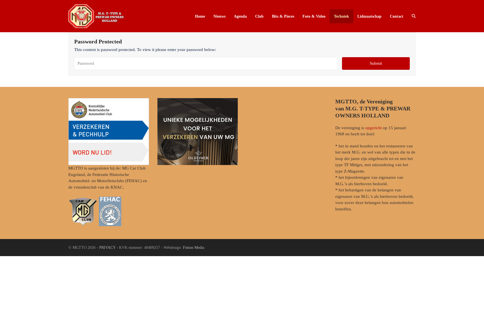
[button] (414, 16)
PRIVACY (107, 247)
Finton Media (193, 247)
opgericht (373, 128)
